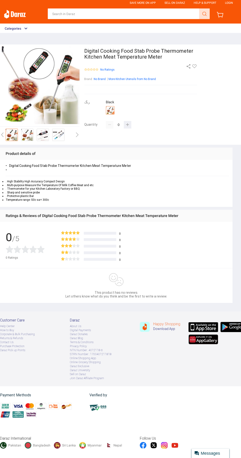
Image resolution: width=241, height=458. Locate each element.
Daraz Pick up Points (12, 350)
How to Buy (7, 330)
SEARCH (204, 13)
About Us (75, 326)
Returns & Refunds (11, 338)
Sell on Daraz (78, 374)
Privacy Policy (78, 346)
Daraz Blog (76, 338)
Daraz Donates (79, 334)
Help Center (7, 326)
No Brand (100, 79)
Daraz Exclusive (79, 366)
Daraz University (80, 370)
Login (229, 2)
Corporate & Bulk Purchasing (17, 334)
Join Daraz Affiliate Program (87, 378)
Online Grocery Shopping (85, 362)
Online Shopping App (83, 358)
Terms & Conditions (81, 342)
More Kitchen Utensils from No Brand (132, 79)
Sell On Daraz (175, 2)
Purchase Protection (12, 346)
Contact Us (6, 342)
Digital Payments (80, 330)
